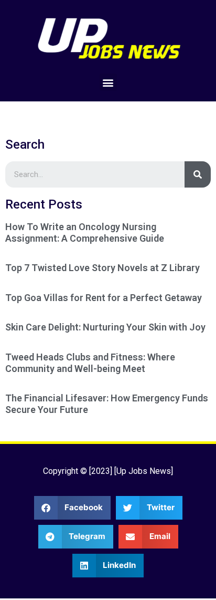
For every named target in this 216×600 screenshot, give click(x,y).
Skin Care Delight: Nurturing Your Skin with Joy (105, 327)
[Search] (198, 174)
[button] (108, 82)
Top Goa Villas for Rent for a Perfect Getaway (103, 297)
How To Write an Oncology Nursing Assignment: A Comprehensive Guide (84, 232)
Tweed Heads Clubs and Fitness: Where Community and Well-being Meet (90, 362)
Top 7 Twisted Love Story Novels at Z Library (102, 267)
